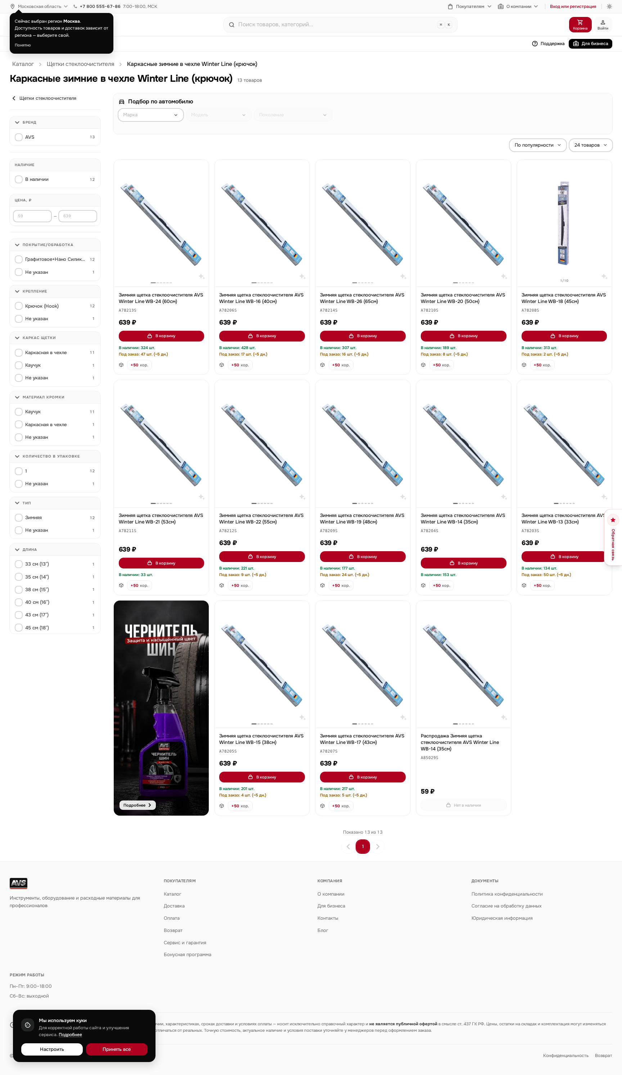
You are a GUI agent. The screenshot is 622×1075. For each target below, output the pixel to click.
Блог (322, 930)
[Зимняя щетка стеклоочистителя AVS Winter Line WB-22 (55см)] (262, 443)
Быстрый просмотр (164, 273)
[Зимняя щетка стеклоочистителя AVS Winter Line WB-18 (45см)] (564, 223)
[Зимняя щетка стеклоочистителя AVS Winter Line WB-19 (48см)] (362, 443)
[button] (127, 311)
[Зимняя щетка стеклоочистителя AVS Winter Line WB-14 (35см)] (463, 443)
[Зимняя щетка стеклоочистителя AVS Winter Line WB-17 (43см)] (362, 664)
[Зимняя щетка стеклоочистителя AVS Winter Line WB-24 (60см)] (161, 223)
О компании (518, 6)
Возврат (173, 930)
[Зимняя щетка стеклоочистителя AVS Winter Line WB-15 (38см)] (262, 664)
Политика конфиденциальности (507, 894)
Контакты (327, 918)
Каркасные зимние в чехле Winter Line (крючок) (192, 64)
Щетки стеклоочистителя (80, 64)
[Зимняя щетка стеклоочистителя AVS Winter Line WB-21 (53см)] (161, 443)
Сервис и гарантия (185, 943)
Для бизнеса (595, 43)
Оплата (172, 918)
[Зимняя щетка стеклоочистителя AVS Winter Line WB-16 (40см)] (262, 223)
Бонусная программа (187, 954)
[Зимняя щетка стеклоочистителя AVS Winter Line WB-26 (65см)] (362, 223)
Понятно (23, 45)
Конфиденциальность (566, 1055)
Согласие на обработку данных (507, 906)
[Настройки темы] (609, 6)
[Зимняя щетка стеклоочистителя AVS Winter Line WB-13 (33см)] (564, 443)
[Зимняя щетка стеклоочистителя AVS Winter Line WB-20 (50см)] (463, 223)
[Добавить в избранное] (200, 168)
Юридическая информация (502, 918)
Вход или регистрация (573, 6)
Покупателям (470, 6)
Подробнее (70, 1035)
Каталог (23, 64)
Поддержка (553, 43)
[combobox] (336, 24)
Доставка (174, 906)
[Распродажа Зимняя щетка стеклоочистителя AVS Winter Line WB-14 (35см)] (463, 664)
